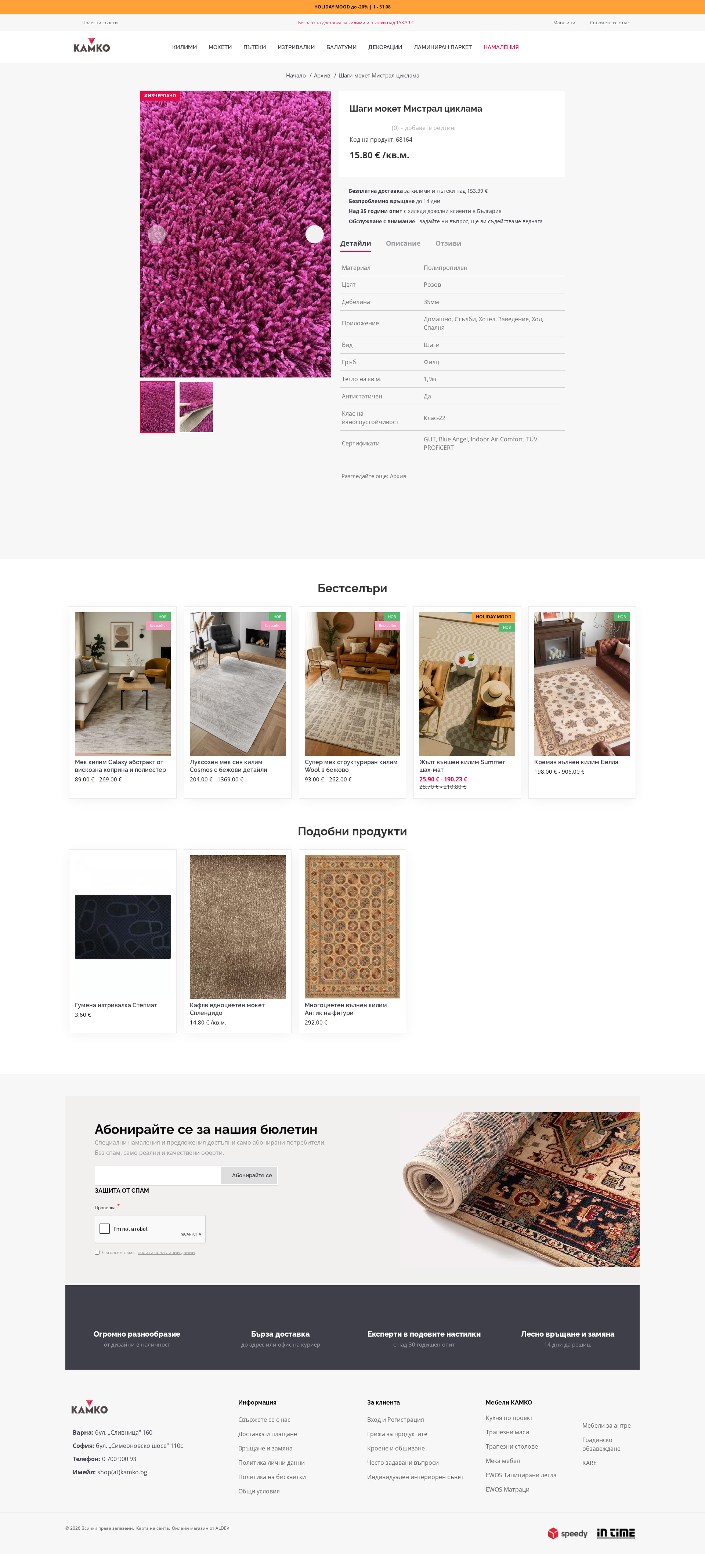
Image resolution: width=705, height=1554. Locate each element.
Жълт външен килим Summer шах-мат (462, 766)
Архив (322, 75)
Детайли (355, 243)
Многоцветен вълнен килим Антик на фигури (346, 1009)
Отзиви (448, 243)
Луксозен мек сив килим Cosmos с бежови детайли (228, 766)
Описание (403, 243)
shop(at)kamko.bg (122, 1472)
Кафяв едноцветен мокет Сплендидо (227, 1009)
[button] (157, 234)
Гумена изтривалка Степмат (116, 1005)
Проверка (105, 1207)
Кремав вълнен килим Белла (576, 762)
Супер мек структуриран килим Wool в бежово (351, 766)
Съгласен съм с (148, 1252)
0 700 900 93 (119, 1459)
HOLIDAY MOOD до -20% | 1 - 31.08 (352, 7)
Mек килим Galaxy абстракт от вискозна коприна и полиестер (120, 766)
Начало (296, 75)
